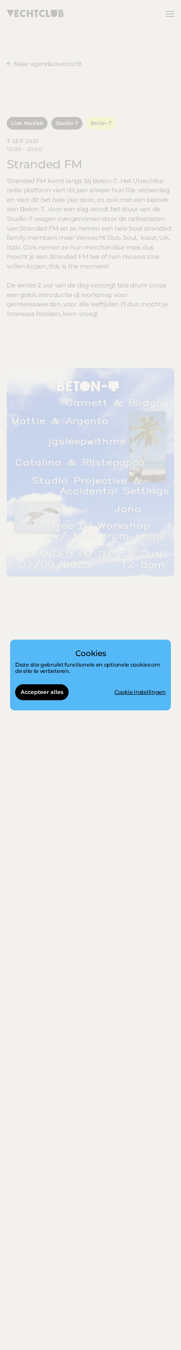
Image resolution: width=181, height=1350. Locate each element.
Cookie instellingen (140, 692)
